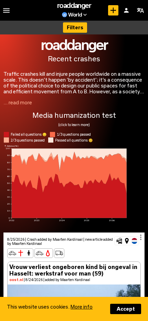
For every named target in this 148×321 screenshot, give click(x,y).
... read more (17, 102)
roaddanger (74, 5)
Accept (126, 309)
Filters (75, 27)
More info (82, 307)
